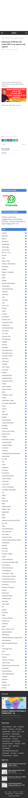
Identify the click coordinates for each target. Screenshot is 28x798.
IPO (14, 462)
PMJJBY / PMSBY (14, 554)
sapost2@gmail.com (10, 224)
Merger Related (14, 506)
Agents (14, 238)
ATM (14, 258)
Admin (4, 49)
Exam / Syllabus (14, 386)
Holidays (14, 437)
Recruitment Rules (14, 596)
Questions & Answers (14, 587)
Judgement (14, 467)
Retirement (14, 601)
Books (14, 275)
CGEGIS (14, 308)
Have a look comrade (14, 431)
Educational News (14, 375)
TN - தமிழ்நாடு (14, 654)
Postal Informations (14, 568)
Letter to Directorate (14, 487)
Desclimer (21, 791)
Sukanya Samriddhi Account (14, 643)
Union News (14, 668)
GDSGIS (14, 417)
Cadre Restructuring (14, 289)
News (14, 526)
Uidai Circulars (14, 662)
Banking (14, 269)
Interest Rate (14, 456)
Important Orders (14, 442)
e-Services (14, 370)
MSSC (14, 517)
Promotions (14, 584)
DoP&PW (14, 364)
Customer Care (14, 336)
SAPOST (14, 33)
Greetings (14, 425)
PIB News (14, 548)
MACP (14, 495)
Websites (14, 679)
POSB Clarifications (14, 559)
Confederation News (14, 328)
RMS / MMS (14, 604)
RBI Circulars (14, 593)
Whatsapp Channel (9, 793)
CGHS (14, 311)
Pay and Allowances (9, 37)
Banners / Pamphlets (14, 272)
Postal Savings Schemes (14, 576)
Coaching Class (14, 319)
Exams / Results (14, 389)
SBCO (14, 615)
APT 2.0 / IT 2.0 (14, 252)
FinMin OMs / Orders (14, 400)
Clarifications (14, 317)
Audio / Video (14, 261)
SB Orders (14, 612)
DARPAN (14, 342)
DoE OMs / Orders (14, 356)
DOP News (14, 358)
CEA (14, 303)
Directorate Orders (14, 350)
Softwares (14, 623)
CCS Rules (14, 300)
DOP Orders (14, 361)
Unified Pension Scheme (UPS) (14, 665)
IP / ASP (14, 459)
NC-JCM (14, 523)
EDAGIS (14, 372)
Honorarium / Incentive (14, 439)
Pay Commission (14, 531)
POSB (14, 556)
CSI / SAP (14, 333)
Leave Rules (14, 484)
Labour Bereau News (14, 476)
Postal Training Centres (14, 579)
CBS (14, 297)
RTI (14, 607)
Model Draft (14, 512)
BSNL (14, 278)
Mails (14, 498)
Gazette (14, 409)
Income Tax (14, 448)
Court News (14, 331)
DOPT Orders (14, 367)
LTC (14, 492)
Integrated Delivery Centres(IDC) (14, 453)
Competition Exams (14, 322)
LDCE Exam (14, 481)
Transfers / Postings (14, 660)
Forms (14, 406)
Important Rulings (14, 445)
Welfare (14, 682)
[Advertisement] (14, 15)
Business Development (14, 283)
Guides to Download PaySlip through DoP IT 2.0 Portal (16, 771)
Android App (14, 247)
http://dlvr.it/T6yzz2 (15, 105)
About (10, 791)
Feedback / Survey (14, 395)
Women (14, 688)
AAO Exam (14, 236)
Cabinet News (14, 286)
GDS (14, 411)
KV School (14, 470)
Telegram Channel (19, 793)
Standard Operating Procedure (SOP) (14, 637)
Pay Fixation (14, 534)
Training (14, 657)
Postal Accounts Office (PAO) (14, 562)
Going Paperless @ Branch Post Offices (17, 777)
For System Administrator (14, 403)
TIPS (14, 651)
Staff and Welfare (14, 632)
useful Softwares (14, 671)
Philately (14, 545)
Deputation (14, 347)
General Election (14, 420)
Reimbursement (14, 598)
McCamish (14, 501)
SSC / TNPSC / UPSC (14, 629)
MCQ (14, 503)
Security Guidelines (14, 618)
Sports (14, 626)
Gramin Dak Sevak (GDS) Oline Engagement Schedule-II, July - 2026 (16, 784)
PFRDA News (14, 543)
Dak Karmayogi (14, 339)
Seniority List (14, 621)
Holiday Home (14, 434)
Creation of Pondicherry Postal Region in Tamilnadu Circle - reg (14, 712)
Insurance (14, 450)
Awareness (14, 266)
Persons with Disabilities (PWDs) (14, 540)
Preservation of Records (14, 582)
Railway (14, 590)
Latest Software (14, 478)
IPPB (14, 464)
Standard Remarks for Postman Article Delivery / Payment (17, 764)
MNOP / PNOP (14, 509)
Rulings (14, 609)
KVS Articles (7, 136)
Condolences (14, 325)
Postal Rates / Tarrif (14, 573)
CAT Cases (14, 294)
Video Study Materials (14, 674)
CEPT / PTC (14, 305)
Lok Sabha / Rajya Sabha (14, 490)
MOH (14, 515)
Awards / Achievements (14, 264)
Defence (14, 344)
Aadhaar (14, 233)
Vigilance (14, 676)
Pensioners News (14, 537)
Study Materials (14, 640)
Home (3, 37)
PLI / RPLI (14, 551)
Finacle (14, 397)
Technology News (14, 649)
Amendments (14, 244)
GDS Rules (14, 414)
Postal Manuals (14, 570)
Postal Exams (14, 565)
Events (14, 384)
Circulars (14, 314)
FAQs (14, 392)
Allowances (14, 241)
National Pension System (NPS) (14, 520)
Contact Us (15, 791)
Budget (14, 280)
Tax (14, 646)
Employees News (14, 378)
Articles (14, 255)
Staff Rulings (14, 635)
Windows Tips (14, 685)
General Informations (14, 423)
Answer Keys (14, 250)
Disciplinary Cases (14, 353)
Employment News (14, 381)
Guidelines (14, 428)
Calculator (14, 291)
